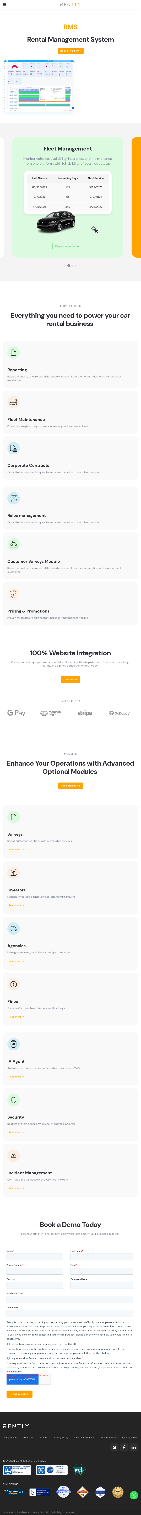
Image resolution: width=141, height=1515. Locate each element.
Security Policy (109, 1437)
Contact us (70, 679)
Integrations (10, 1437)
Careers (43, 1437)
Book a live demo (70, 50)
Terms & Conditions (84, 1437)
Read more (17, 849)
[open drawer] (4, 4)
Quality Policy (129, 1437)
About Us (28, 1437)
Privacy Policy (60, 1437)
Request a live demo (70, 246)
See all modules (70, 785)
